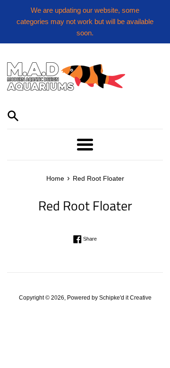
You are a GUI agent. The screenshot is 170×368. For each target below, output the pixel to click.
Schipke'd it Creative (125, 297)
